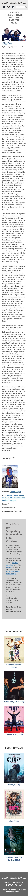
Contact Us (18, 883)
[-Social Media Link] (4, 7)
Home (7, 883)
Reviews (14, 12)
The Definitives (14, 15)
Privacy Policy (14, 885)
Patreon (14, 20)
